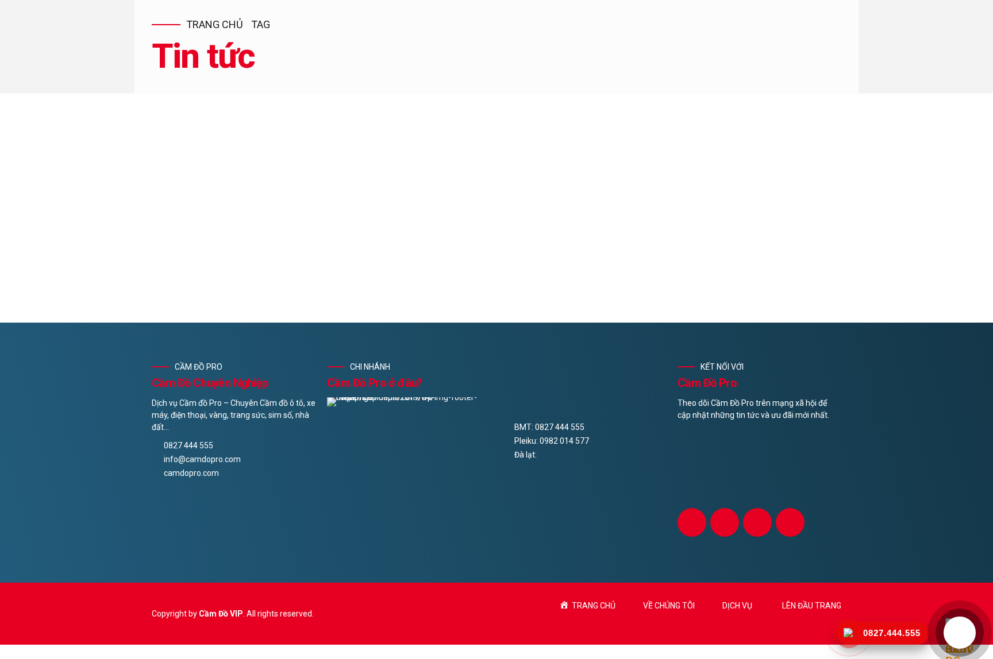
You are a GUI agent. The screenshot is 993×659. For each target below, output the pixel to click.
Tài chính (298, 189)
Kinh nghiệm (245, 189)
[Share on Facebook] (161, 298)
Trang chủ (214, 24)
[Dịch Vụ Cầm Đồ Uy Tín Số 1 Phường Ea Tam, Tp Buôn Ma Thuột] (496, 154)
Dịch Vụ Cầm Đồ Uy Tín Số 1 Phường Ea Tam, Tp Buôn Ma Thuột (376, 209)
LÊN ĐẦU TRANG (811, 605)
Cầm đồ (196, 189)
